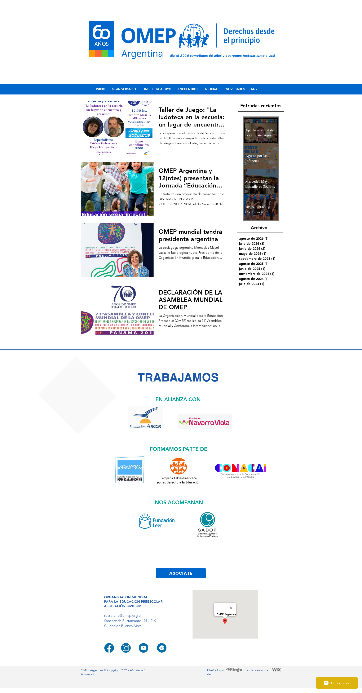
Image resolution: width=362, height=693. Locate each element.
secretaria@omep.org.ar (123, 615)
